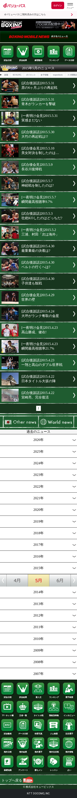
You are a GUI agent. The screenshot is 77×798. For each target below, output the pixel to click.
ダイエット (31, 75)
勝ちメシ (38, 770)
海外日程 (8, 752)
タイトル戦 (38, 715)
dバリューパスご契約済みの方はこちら (25, 14)
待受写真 (38, 734)
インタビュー (69, 715)
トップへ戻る (12, 780)
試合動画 (8, 734)
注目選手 (69, 734)
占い (69, 770)
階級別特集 (54, 715)
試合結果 (23, 60)
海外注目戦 (54, 752)
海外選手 (38, 752)
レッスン (54, 770)
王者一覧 (23, 715)
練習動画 (38, 60)
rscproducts (58, 75)
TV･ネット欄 (7, 715)
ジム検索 (54, 734)
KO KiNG (17, 75)
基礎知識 (8, 770)
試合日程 (8, 60)
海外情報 (69, 752)
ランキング (54, 60)
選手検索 (69, 697)
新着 (6, 75)
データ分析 (69, 60)
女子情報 (44, 75)
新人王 (38, 697)
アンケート (23, 770)
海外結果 (23, 752)
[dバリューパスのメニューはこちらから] (70, 6)
